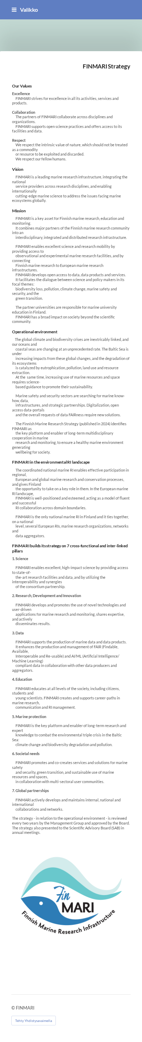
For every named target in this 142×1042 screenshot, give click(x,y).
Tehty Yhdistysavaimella (33, 1020)
